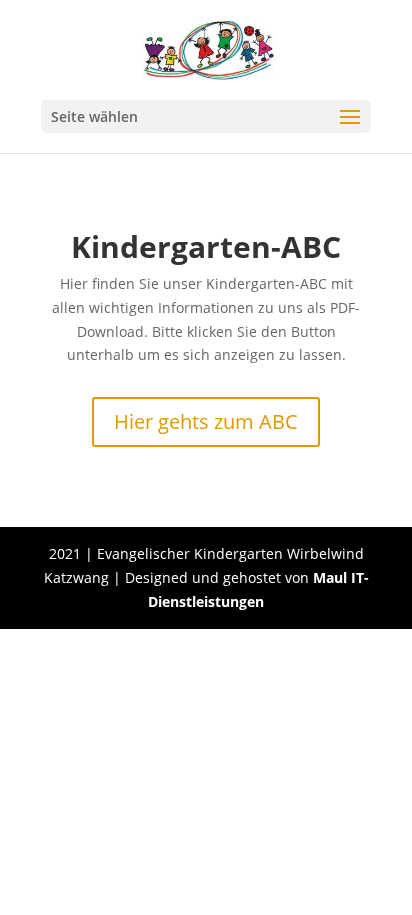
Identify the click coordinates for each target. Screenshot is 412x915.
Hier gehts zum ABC (206, 421)
